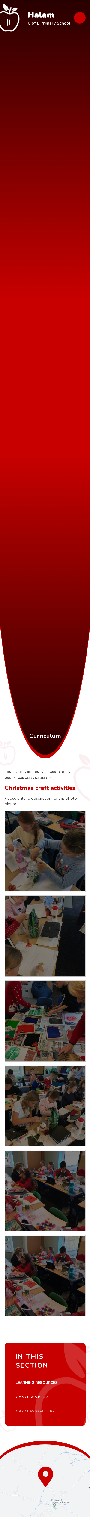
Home (9, 772)
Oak (8, 778)
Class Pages (56, 772)
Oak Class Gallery (33, 778)
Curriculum (29, 772)
